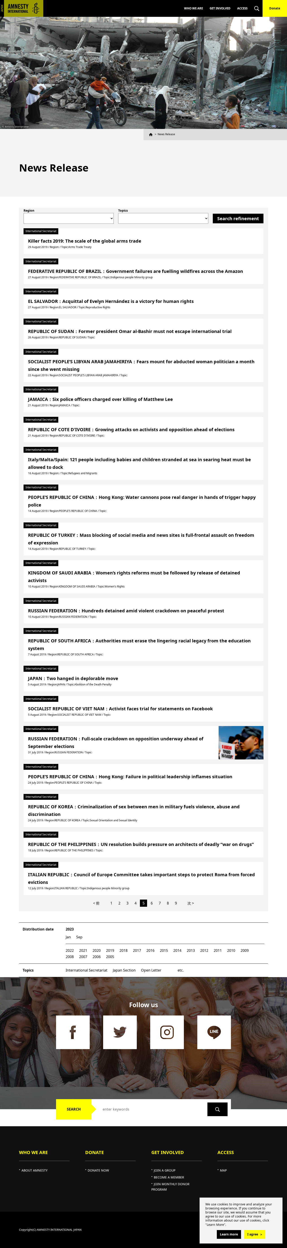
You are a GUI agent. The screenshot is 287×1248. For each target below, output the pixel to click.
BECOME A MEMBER (169, 1177)
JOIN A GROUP (164, 1170)
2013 (191, 950)
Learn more (229, 1234)
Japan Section (124, 970)
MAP (223, 1170)
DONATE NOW (98, 1170)
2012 (204, 950)
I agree (252, 1234)
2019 (110, 950)
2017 (137, 950)
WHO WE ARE (193, 8)
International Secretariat (86, 970)
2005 (110, 956)
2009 (245, 950)
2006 (97, 956)
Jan (68, 937)
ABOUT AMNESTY (35, 1170)
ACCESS (242, 8)
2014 (177, 950)
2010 (231, 950)
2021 (83, 950)
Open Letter (151, 970)
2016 (150, 950)
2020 (97, 950)
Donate (274, 8)
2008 (70, 956)
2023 (70, 929)
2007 (83, 956)
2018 (124, 950)
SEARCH (74, 1109)
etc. (181, 970)
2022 (70, 950)
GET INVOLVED (220, 8)
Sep (79, 937)
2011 (218, 950)
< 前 (96, 903)
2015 (164, 950)
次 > (190, 903)
